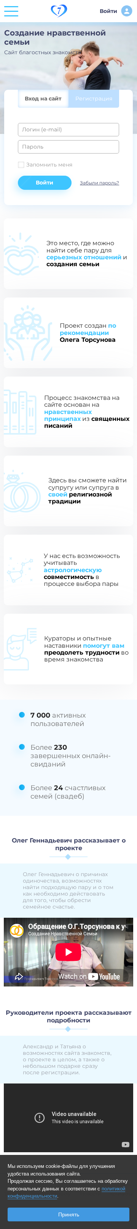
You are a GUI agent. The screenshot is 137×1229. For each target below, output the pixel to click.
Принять (68, 1214)
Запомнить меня (49, 164)
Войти (108, 11)
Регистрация (93, 98)
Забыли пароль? (99, 183)
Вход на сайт (43, 98)
